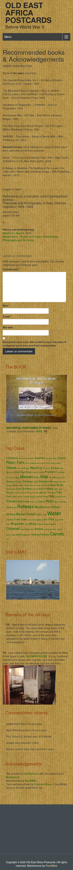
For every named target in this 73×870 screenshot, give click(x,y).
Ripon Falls (15, 462)
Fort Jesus (49, 458)
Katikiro (55, 458)
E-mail (7, 316)
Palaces (44, 534)
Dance (11, 467)
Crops (50, 477)
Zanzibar (27, 481)
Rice (15, 507)
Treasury (58, 463)
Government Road (26, 493)
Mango (22, 529)
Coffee (26, 524)
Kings (27, 529)
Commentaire (11, 269)
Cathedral (11, 458)
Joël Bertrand (31, 773)
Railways (25, 506)
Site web (8, 327)
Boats (18, 488)
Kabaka (48, 488)
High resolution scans (42, 749)
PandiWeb (30, 780)
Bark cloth (63, 482)
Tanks (32, 529)
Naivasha (56, 482)
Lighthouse (36, 493)
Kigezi (56, 489)
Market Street (25, 514)
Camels (57, 534)
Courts (26, 496)
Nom (6, 305)
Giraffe (33, 520)
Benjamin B (12, 777)
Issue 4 (20, 233)
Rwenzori (9, 477)
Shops (57, 520)
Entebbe (62, 472)
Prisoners (50, 472)
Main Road (56, 485)
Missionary (39, 497)
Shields (56, 502)
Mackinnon (42, 507)
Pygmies (32, 497)
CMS (34, 485)
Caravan (46, 468)
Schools (10, 514)
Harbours (25, 468)
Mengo (33, 523)
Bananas (10, 492)
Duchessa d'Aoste (60, 497)
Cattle (13, 535)
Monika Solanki (14, 749)
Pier (51, 519)
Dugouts (52, 523)
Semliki (8, 535)
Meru (18, 468)
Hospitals (40, 458)
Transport (51, 492)
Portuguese (16, 477)
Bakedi (62, 477)
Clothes (47, 463)
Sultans (55, 468)
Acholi (18, 534)
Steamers (35, 472)
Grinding (27, 488)
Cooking (9, 519)
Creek (9, 496)
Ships (61, 468)
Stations (9, 507)
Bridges (39, 529)
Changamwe (45, 481)
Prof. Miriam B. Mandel (19, 736)
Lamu (41, 501)
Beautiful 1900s (30, 743)
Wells (41, 488)
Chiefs (54, 529)
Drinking (8, 485)
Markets (26, 476)
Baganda (38, 520)
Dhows (15, 485)
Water (54, 513)
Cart (7, 539)
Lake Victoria (10, 472)
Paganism (26, 534)
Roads (29, 472)
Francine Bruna (43, 784)
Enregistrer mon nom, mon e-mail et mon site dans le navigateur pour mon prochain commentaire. (34, 343)
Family (27, 463)
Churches (45, 485)
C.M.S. (45, 519)
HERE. (39, 431)
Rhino (39, 485)
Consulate (28, 485)
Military (32, 502)
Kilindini (11, 501)
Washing (36, 467)
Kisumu (52, 463)
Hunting (35, 534)
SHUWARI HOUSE (36, 656)
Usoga (60, 489)
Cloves (62, 458)
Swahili (35, 482)
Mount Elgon (20, 472)
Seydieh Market (11, 489)
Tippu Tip (59, 529)
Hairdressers (63, 502)
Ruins (45, 496)
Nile (52, 496)
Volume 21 (9, 233)
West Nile (35, 489)
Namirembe (47, 529)
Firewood (17, 493)
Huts (49, 500)
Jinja (43, 476)
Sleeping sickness (14, 481)
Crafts (44, 515)
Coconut (12, 528)
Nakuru (40, 524)
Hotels (55, 507)
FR (45, 431)
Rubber (14, 497)
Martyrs (56, 477)
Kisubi (42, 463)
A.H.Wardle (45, 736)
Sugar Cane (21, 458)
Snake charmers (35, 463)
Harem (21, 485)
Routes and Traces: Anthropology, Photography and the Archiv (30, 238)
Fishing (39, 514)
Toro (57, 472)
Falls (59, 492)
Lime (29, 520)
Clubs (36, 477)
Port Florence (30, 458)
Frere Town (20, 519)
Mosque (43, 492)
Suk (36, 502)
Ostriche (41, 472)
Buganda (17, 523)
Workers (20, 497)
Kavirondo (23, 501)
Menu (8, 37)
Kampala (45, 524)
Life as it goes (34, 724)
